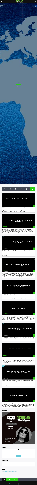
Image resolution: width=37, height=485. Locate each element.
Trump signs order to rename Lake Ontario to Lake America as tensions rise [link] (18, 286)
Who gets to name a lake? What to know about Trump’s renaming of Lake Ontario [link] (18, 264)
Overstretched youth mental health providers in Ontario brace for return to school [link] (18, 394)
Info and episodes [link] (18, 456)
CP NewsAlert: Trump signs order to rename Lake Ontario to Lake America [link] (19, 329)
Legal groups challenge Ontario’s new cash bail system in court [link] (18, 349)
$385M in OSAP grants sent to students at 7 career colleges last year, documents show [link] (18, 372)
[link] (1, 1)
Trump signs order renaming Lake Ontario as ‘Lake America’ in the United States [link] (18, 307)
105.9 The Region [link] (5, 471)
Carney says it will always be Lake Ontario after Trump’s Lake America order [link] (19, 220)
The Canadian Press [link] (6, 205)
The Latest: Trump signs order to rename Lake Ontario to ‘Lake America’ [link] (19, 242)
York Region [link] (14, 471)
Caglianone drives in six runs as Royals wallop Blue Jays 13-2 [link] (19, 199)
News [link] (3, 193)
